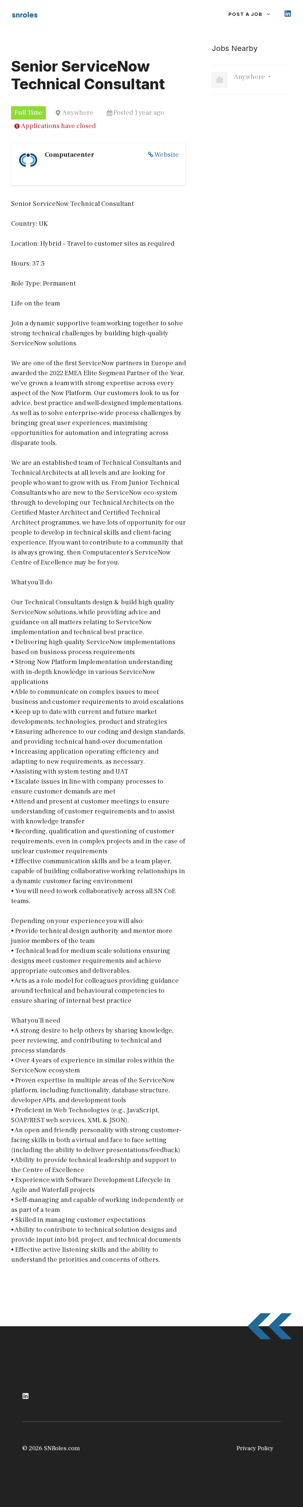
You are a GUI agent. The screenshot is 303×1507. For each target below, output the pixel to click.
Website (166, 155)
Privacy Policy (254, 1448)
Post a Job (245, 14)
